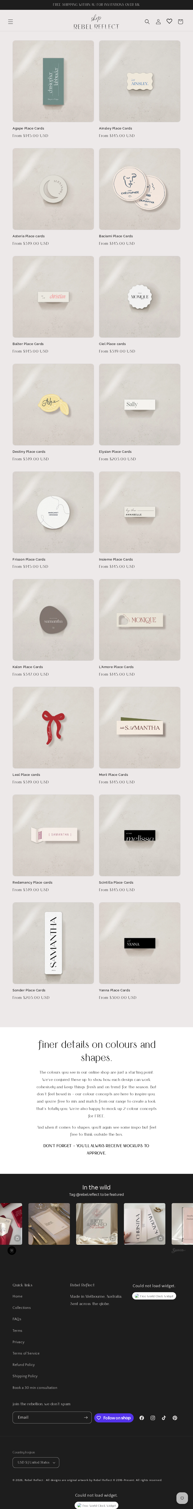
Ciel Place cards (112, 344)
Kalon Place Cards (28, 667)
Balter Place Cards (28, 344)
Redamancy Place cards (33, 882)
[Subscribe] (85, 1417)
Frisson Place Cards (29, 559)
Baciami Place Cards (116, 236)
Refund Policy (24, 1365)
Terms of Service (26, 1354)
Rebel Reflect (34, 1480)
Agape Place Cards (28, 128)
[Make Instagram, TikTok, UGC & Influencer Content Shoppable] (178, 1251)
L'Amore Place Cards (116, 667)
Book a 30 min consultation (35, 1388)
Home (17, 1296)
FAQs (17, 1319)
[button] (10, 21)
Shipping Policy (25, 1376)
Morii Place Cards (113, 775)
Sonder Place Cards (29, 990)
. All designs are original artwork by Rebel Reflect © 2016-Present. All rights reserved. (103, 1480)
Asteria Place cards (28, 236)
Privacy (18, 1342)
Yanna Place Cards (114, 990)
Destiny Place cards (29, 452)
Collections (22, 1308)
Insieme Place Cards (116, 559)
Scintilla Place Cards (116, 882)
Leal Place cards (26, 775)
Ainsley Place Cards (115, 128)
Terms (17, 1331)
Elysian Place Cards (115, 452)
